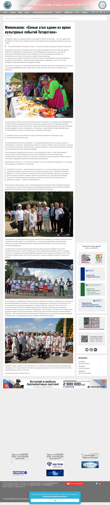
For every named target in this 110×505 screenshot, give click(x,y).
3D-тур (77, 12)
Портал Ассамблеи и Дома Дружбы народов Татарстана (54, 5)
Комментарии (69, 12)
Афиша (20, 12)
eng (101, 12)
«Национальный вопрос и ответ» (42, 12)
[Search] (104, 12)
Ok (55, 500)
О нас (5, 12)
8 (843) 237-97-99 (35, 483)
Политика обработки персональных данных (18, 499)
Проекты (58, 12)
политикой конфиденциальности (55, 496)
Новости (13, 12)
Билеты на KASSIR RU (91, 247)
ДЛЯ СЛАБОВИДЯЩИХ (76, 483)
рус (93, 12)
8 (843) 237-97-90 (35, 485)
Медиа (27, 12)
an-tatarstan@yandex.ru (51, 483)
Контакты (85, 12)
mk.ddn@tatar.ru (48, 485)
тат (97, 12)
